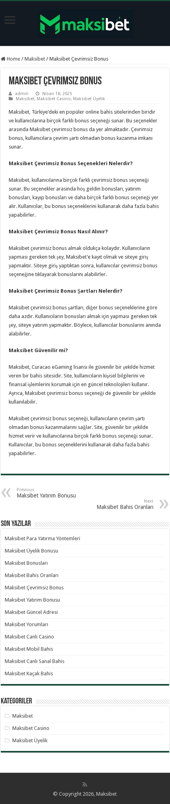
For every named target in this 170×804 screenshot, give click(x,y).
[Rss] (85, 784)
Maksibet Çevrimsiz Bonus (34, 588)
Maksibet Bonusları (26, 563)
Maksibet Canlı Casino (29, 637)
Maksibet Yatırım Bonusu (46, 493)
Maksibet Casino (54, 98)
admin (21, 93)
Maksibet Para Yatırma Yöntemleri (42, 538)
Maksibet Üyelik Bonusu (31, 551)
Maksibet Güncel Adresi (31, 612)
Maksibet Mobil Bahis (29, 649)
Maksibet (35, 59)
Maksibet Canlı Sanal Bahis (34, 661)
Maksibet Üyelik (89, 98)
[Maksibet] (85, 22)
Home (13, 59)
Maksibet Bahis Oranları (124, 504)
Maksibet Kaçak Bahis (29, 673)
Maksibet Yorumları (26, 624)
